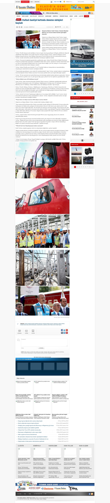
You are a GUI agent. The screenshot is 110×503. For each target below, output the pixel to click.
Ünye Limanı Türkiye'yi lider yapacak (55, 13)
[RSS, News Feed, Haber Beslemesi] (92, 13)
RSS (45, 493)
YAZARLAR (74, 106)
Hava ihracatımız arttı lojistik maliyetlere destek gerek (24, 476)
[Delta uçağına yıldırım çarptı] (76, 160)
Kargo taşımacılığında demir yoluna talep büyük (30, 421)
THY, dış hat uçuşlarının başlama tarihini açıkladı (70, 463)
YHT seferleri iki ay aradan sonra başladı (38, 463)
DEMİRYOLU (37, 446)
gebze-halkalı (61, 323)
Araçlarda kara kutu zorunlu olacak (84, 472)
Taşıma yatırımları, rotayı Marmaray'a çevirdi (24, 459)
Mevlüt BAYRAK (78, 111)
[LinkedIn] (64, 333)
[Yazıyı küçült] (64, 27)
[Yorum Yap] (56, 27)
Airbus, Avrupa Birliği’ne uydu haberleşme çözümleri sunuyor (54, 459)
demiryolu (56, 323)
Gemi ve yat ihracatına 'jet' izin (24, 463)
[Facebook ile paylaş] (89, 13)
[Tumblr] (62, 333)
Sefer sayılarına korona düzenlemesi (27, 434)
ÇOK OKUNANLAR (75, 97)
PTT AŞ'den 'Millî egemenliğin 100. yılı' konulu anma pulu (54, 476)
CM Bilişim (44, 498)
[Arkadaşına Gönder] (58, 27)
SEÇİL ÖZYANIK (75, 135)
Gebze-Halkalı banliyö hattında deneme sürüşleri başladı (37, 323)
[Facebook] (17, 27)
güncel (51, 323)
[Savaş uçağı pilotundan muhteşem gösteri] (76, 151)
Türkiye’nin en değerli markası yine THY (69, 459)
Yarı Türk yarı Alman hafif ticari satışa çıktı (82, 65)
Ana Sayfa (18, 1)
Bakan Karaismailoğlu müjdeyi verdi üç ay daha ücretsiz (39, 459)
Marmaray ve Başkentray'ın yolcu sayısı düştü (29, 432)
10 (93, 61)
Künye (25, 493)
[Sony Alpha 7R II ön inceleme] (88, 151)
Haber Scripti (39, 498)
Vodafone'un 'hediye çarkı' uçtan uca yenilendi (55, 463)
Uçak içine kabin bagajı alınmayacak (69, 468)
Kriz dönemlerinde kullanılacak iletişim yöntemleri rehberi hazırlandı (53, 468)
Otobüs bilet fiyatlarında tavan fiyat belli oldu (85, 476)
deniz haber (50, 324)
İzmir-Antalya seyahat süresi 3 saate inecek (84, 459)
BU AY (86, 101)
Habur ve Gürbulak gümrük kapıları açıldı (84, 463)
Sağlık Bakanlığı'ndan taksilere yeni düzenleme (85, 468)
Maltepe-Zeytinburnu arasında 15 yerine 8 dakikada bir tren (33, 439)
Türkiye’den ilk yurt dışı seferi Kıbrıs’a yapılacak (70, 472)
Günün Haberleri (25, 1)
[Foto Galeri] (25, 13)
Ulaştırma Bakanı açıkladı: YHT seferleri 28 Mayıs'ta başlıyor (39, 468)
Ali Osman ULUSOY (76, 129)
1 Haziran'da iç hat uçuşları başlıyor (68, 476)
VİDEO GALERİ (74, 144)
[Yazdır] (60, 27)
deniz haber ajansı (57, 324)
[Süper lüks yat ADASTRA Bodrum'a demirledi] (88, 78)
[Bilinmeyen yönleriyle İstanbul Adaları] (76, 87)
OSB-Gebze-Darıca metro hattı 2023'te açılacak (39, 472)
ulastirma (45, 324)
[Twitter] (19, 27)
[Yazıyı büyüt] (67, 27)
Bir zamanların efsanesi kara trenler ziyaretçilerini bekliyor (32, 436)
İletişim (30, 493)
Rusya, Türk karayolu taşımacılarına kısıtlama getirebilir (23, 468)
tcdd (27, 324)
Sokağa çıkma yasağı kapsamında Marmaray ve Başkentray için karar (36, 425)
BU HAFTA (82, 101)
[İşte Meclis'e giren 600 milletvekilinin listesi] (88, 87)
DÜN (78, 101)
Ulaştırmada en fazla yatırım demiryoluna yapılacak (31, 441)
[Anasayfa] (18, 13)
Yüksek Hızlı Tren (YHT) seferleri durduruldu (29, 430)
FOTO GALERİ (74, 71)
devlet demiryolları (33, 324)
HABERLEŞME (53, 446)
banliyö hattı (23, 324)
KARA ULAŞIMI (83, 446)
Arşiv (32, 1)
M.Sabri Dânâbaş (77, 117)
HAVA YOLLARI (68, 446)
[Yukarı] (33, 331)
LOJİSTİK (21, 446)
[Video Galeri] (35, 13)
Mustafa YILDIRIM (80, 123)
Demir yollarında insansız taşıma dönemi (28, 423)
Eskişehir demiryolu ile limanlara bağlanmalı (39, 476)
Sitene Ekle (37, 1)
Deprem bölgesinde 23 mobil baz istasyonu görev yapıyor (55, 472)
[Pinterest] (67, 333)
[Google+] (21, 27)
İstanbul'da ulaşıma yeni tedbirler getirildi (28, 427)
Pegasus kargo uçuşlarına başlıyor (24, 472)
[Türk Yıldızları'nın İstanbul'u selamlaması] (76, 78)
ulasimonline (40, 324)
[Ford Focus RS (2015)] (88, 160)
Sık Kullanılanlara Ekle (38, 493)
